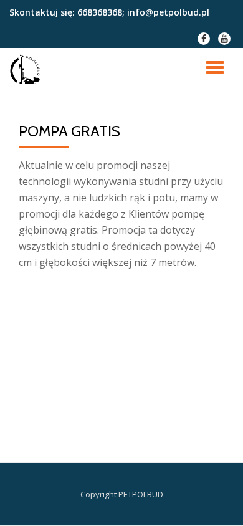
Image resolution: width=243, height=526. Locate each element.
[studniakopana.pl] (27, 70)
